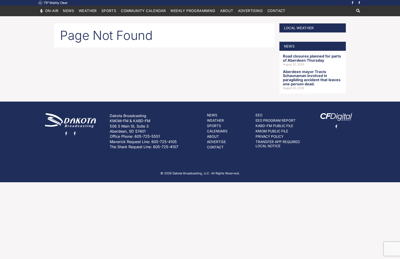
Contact (276, 11)
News (68, 11)
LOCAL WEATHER (299, 28)
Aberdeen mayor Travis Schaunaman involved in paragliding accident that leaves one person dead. (312, 77)
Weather (88, 11)
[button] (358, 11)
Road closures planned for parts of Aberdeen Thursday (312, 58)
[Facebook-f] (352, 3)
